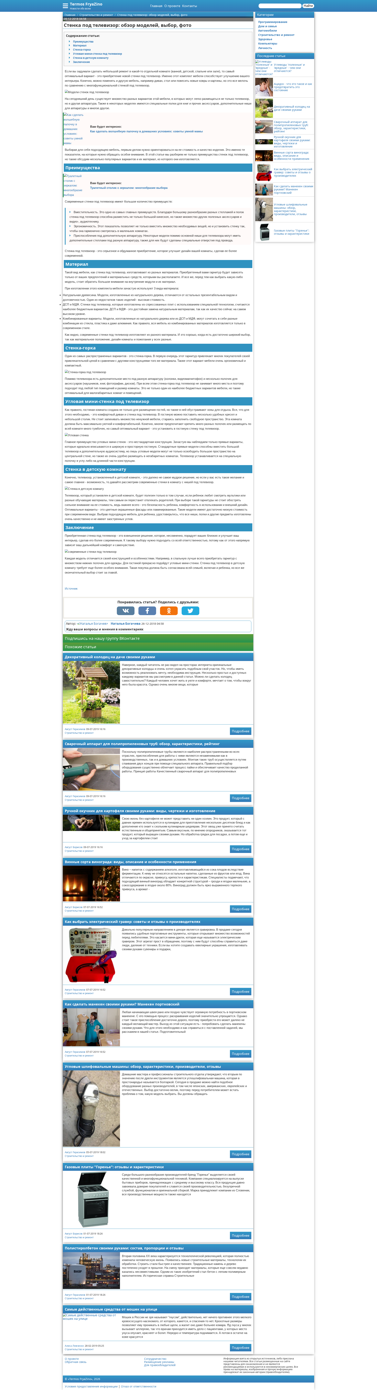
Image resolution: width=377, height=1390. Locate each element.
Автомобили (267, 30)
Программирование (272, 22)
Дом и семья (267, 26)
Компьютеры (267, 43)
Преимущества (83, 41)
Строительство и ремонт (79, 733)
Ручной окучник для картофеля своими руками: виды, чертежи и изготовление (140, 810)
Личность (265, 48)
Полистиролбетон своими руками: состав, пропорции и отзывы (124, 1248)
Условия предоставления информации (91, 1386)
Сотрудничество (155, 1358)
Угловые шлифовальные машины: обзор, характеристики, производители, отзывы (143, 1066)
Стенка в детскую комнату (90, 58)
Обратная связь (75, 1362)
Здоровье (265, 39)
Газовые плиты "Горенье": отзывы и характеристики (114, 1167)
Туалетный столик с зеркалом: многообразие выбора (128, 187)
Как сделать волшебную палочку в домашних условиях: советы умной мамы (146, 131)
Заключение (81, 62)
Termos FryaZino (86, 4)
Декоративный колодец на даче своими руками (110, 657)
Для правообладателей (160, 1365)
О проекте (172, 6)
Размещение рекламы (159, 1362)
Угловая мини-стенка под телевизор (97, 53)
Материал (79, 45)
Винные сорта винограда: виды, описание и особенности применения (130, 861)
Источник (71, 588)
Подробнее (240, 731)
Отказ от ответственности (138, 1386)
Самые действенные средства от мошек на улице (111, 1309)
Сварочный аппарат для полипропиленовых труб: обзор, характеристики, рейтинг (142, 743)
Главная (156, 6)
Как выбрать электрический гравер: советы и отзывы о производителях (132, 921)
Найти (308, 5)
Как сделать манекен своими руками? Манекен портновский (122, 1004)
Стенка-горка (82, 49)
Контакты (189, 6)
